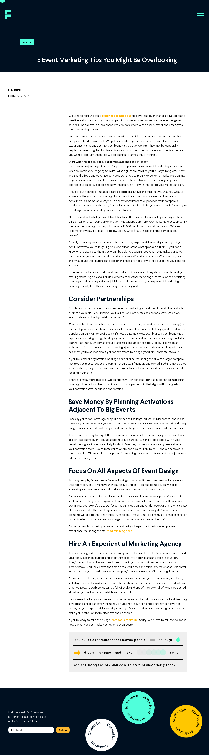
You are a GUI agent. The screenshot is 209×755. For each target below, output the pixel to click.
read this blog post (119, 531)
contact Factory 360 (124, 620)
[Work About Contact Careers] (200, 14)
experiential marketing (116, 115)
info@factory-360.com (107, 665)
